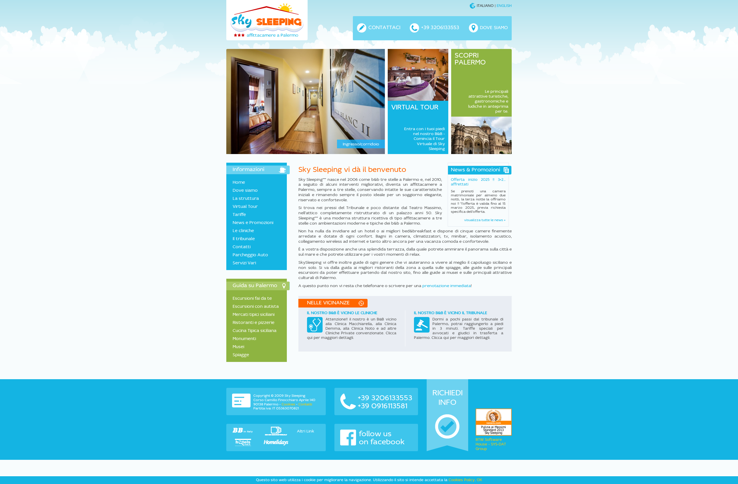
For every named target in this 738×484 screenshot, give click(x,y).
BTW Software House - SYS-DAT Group (491, 444)
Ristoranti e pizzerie (253, 322)
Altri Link (305, 431)
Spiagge (241, 354)
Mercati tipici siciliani (253, 314)
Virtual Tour (245, 206)
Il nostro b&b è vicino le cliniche (342, 312)
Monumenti (244, 338)
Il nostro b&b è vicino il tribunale (450, 312)
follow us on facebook (382, 438)
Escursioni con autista (256, 306)
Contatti (242, 246)
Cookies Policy (462, 480)
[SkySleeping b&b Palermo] (267, 20)
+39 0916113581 (382, 406)
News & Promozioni (475, 170)
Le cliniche (243, 230)
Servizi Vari (244, 262)
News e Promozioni (253, 222)
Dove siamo (245, 190)
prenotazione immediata (446, 285)
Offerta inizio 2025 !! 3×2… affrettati (478, 182)
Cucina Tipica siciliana (254, 330)
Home (239, 182)
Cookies (288, 404)
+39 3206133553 (385, 398)
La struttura (246, 198)
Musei (238, 346)
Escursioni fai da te (252, 298)
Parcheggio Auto (250, 254)
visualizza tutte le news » (485, 220)
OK (479, 480)
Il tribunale (244, 238)
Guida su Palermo (255, 285)
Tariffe (239, 214)
